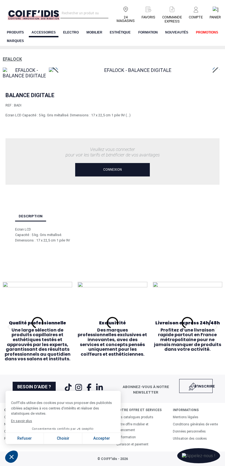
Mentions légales (185, 417)
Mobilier (94, 32)
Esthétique (120, 32)
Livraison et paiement (132, 444)
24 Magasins (126, 19)
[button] (8, 326)
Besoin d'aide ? (34, 386)
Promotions (207, 32)
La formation (126, 437)
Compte (196, 17)
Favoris (148, 17)
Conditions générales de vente (195, 424)
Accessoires (44, 32)
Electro (71, 32)
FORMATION (148, 32)
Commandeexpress (172, 19)
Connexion (112, 170)
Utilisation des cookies (190, 438)
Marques (15, 41)
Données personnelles (189, 431)
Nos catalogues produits (135, 417)
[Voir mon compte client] (196, 10)
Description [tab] (31, 216)
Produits (15, 32)
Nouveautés (176, 32)
